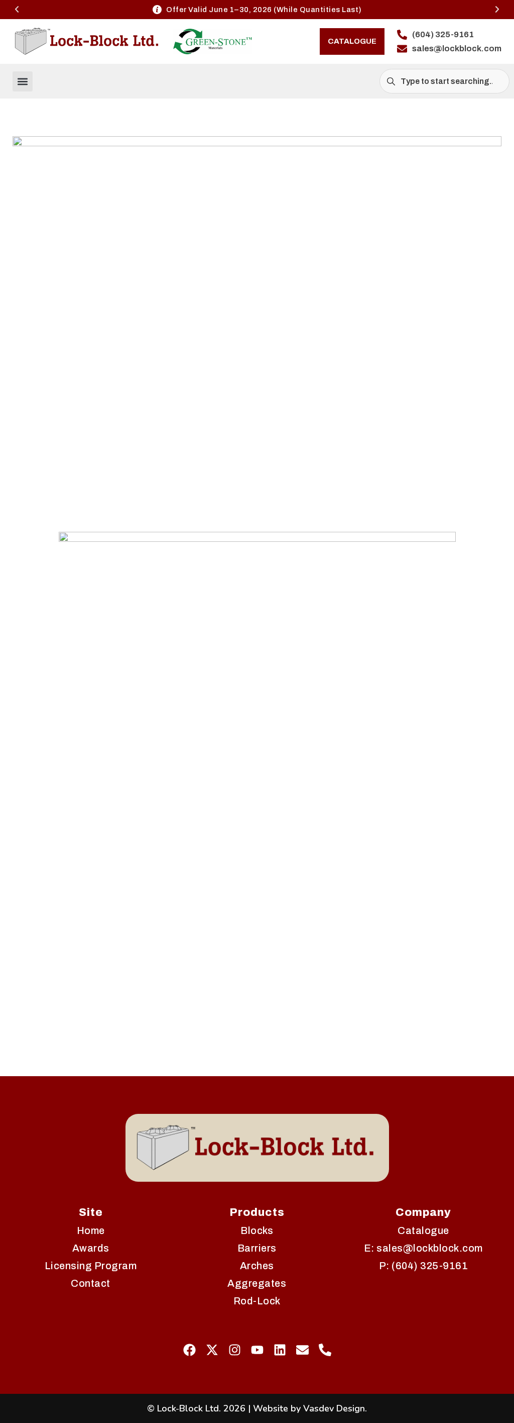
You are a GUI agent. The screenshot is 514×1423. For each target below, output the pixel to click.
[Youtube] (257, 1350)
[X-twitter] (212, 1350)
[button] (17, 9)
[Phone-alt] (325, 1350)
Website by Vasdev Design (309, 1408)
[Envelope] (302, 1350)
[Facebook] (189, 1350)
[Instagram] (234, 1350)
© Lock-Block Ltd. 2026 (196, 1408)
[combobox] (444, 81)
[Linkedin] (280, 1350)
